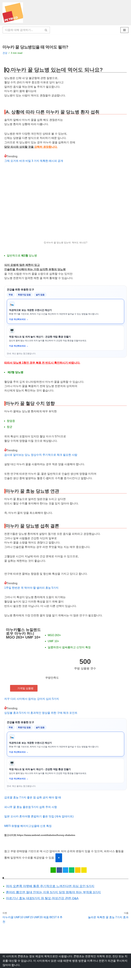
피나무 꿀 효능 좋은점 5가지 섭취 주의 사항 (30, 807)
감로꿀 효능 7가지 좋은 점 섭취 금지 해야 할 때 (32, 797)
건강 (5, 53)
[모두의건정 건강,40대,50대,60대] (14, 12)
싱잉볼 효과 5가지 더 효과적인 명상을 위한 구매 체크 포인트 (40, 712)
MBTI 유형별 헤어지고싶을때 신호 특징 (28, 825)
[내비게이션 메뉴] (124, 30)
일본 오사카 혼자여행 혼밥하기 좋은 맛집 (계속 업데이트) (39, 816)
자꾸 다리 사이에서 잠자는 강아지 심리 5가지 (31, 698)
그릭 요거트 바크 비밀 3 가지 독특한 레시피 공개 (33, 160)
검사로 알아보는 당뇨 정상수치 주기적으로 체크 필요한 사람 (40, 454)
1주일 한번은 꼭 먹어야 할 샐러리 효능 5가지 (31, 587)
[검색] (46, 30)
